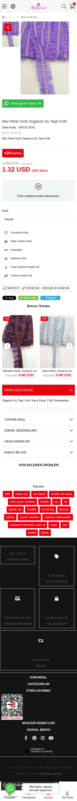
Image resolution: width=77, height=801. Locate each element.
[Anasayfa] (6, 17)
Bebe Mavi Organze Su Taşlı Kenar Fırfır (57, 370)
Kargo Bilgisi (15, 452)
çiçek (53, 524)
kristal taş (48, 509)
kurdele (31, 509)
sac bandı (39, 494)
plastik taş (15, 509)
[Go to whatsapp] (10, 788)
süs (65, 524)
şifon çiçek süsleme (22, 501)
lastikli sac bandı (61, 494)
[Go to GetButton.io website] (10, 796)
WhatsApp (30, 297)
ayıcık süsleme (29, 517)
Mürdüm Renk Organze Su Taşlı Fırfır (20, 370)
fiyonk (45, 532)
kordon (44, 501)
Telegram (50, 297)
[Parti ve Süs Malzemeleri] (10, 17)
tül (65, 501)
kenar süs (22, 494)
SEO (42, 773)
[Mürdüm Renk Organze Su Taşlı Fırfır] (19, 341)
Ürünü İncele (24, 360)
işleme (10, 517)
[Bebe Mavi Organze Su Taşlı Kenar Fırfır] (57, 341)
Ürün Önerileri (17, 441)
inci (56, 501)
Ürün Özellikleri (18, 390)
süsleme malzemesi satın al (27, 524)
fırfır (7, 494)
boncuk (63, 509)
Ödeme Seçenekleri (20, 430)
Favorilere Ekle (15, 360)
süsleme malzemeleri (57, 517)
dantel (32, 532)
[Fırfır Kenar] (14, 17)
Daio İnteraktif (54, 773)
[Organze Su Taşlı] (17, 17)
